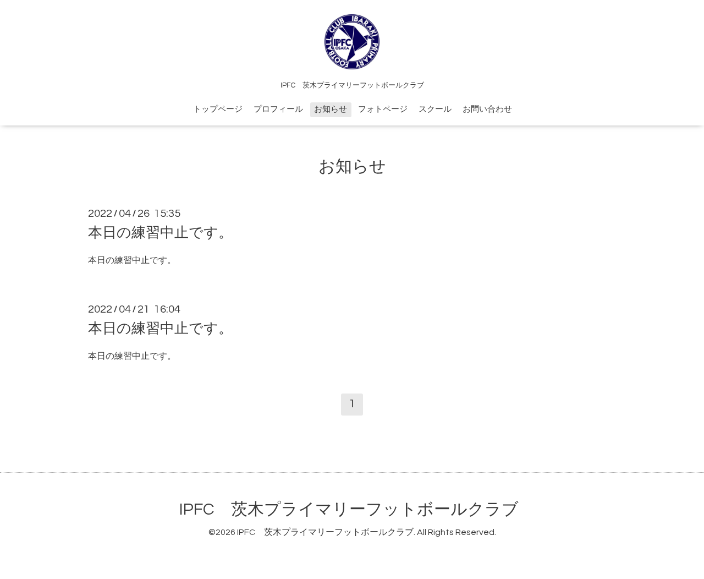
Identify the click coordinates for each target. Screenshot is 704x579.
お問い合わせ (487, 109)
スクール (435, 109)
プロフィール (278, 109)
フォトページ (383, 109)
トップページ (218, 109)
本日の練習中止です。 (160, 233)
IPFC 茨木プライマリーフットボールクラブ (349, 509)
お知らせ (330, 109)
